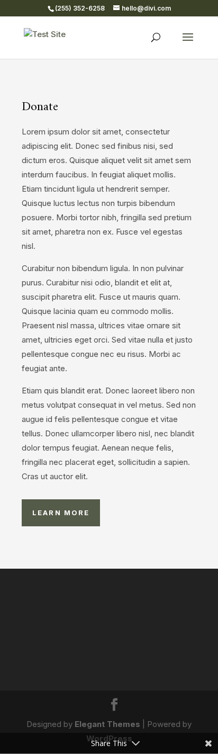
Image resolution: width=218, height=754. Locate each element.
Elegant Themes (107, 724)
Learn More (60, 512)
